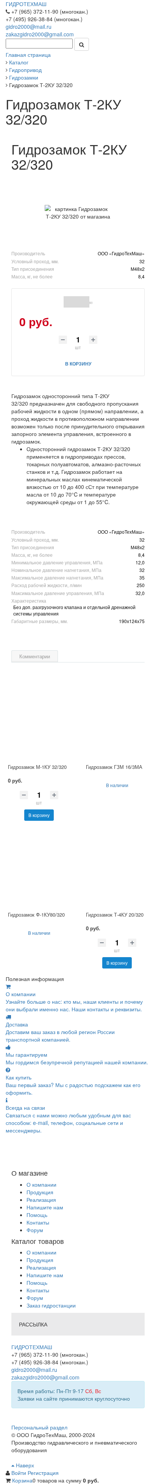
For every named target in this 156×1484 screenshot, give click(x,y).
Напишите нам (45, 1207)
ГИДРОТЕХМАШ (26, 4)
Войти (19, 1472)
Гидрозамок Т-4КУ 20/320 (115, 914)
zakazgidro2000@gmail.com (40, 34)
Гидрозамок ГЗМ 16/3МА (114, 766)
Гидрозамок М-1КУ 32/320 (37, 766)
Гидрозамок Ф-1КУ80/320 (36, 914)
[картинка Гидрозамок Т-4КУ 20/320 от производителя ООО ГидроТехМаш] (117, 869)
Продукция (40, 1192)
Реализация (41, 1199)
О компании (41, 1184)
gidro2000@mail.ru (28, 26)
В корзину (39, 815)
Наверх (24, 1465)
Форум (35, 1230)
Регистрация (43, 1472)
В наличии (117, 785)
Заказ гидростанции (51, 1305)
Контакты (38, 1222)
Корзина (22, 1480)
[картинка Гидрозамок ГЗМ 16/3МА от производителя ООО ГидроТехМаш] (117, 721)
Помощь (37, 1214)
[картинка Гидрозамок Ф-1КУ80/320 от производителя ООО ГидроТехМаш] (39, 869)
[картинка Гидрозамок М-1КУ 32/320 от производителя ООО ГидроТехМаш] (39, 721)
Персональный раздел (39, 1427)
